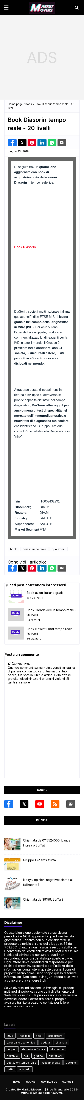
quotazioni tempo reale (21, 1062)
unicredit (24, 1069)
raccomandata (51, 1062)
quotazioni (58, 549)
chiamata (61, 1042)
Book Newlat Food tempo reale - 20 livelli (50, 631)
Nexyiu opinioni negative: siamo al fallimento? (48, 882)
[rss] (55, 804)
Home (16, 1081)
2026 (10, 1035)
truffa (10, 1069)
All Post (67, 1081)
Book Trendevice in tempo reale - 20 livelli (51, 612)
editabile (12, 1056)
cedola (45, 1042)
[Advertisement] (42, 57)
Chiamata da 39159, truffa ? (43, 899)
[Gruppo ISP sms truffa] (12, 864)
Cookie (31, 1081)
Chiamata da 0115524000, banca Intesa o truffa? (46, 842)
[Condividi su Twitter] (22, 142)
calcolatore (55, 1035)
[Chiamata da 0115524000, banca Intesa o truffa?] (12, 844)
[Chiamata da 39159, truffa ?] (12, 903)
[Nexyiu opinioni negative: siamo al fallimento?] (12, 883)
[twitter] (24, 804)
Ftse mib (24, 1035)
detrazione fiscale (33, 1049)
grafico (38, 1056)
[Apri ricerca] (76, 7)
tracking (71, 1062)
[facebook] (8, 804)
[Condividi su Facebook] (12, 142)
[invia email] (62, 142)
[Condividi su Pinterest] (32, 142)
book (28, 104)
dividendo (57, 1049)
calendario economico (21, 1042)
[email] (70, 804)
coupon (11, 1049)
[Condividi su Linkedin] (41, 142)
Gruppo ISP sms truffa (39, 860)
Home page (15, 104)
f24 (26, 1056)
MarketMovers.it (33, 1089)
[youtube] (39, 804)
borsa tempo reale (34, 549)
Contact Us (49, 1081)
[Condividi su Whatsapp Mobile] (52, 142)
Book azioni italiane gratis (45, 593)
